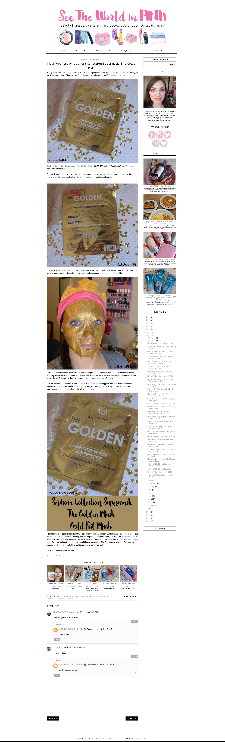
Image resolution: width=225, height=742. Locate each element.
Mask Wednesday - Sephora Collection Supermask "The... (161, 352)
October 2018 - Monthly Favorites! (159, 469)
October (151, 481)
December (151, 338)
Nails (111, 51)
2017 (148, 512)
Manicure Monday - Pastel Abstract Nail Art (160, 259)
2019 (148, 332)
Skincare (100, 51)
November (151, 341)
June (150, 493)
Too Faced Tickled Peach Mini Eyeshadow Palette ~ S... (158, 413)
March (150, 502)
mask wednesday (106, 596)
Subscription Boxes (127, 51)
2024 (148, 317)
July (149, 490)
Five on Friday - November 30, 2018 (160, 343)
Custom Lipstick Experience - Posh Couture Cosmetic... (159, 427)
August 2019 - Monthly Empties (160, 186)
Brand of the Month (117, 75)
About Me (75, 51)
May (149, 496)
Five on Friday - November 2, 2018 (159, 472)
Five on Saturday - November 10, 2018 (161, 436)
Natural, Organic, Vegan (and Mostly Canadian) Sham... (160, 357)
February (151, 505)
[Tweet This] (127, 596)
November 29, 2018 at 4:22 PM (72, 648)
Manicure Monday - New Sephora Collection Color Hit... (159, 362)
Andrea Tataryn (61, 612)
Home (62, 51)
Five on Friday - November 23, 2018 (160, 376)
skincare (70, 598)
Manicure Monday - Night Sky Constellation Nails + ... (157, 395)
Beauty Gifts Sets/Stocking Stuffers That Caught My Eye (92, 587)
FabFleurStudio (138, 738)
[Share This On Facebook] (125, 596)
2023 (148, 320)
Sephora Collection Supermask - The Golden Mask (69, 166)
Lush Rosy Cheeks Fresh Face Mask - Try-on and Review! (160, 380)
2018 (148, 335)
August (150, 487)
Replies (58, 625)
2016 (148, 515)
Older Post (132, 718)
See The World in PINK (71, 629)
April (149, 499)
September (152, 484)
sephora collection (56, 598)
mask (95, 596)
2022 (148, 323)
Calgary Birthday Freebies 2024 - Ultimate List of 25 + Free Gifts (159, 223)
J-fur (55, 648)
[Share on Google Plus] (133, 596)
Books (143, 51)
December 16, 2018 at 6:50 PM (100, 629)
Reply (134, 621)
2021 (148, 326)
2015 (148, 518)
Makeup (87, 51)
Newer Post (53, 718)
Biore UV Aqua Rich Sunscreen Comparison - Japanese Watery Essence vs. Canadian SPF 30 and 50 (160, 297)
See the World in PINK (105, 738)
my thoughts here (61, 545)
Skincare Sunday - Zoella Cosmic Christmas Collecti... (159, 367)
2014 (148, 521)
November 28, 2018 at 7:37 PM (84, 612)
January (151, 508)
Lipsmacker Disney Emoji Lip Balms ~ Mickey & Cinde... (160, 445)
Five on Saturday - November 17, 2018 (161, 404)
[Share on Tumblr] (135, 596)
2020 (148, 329)
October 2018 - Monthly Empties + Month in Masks (159, 465)
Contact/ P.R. (157, 51)
